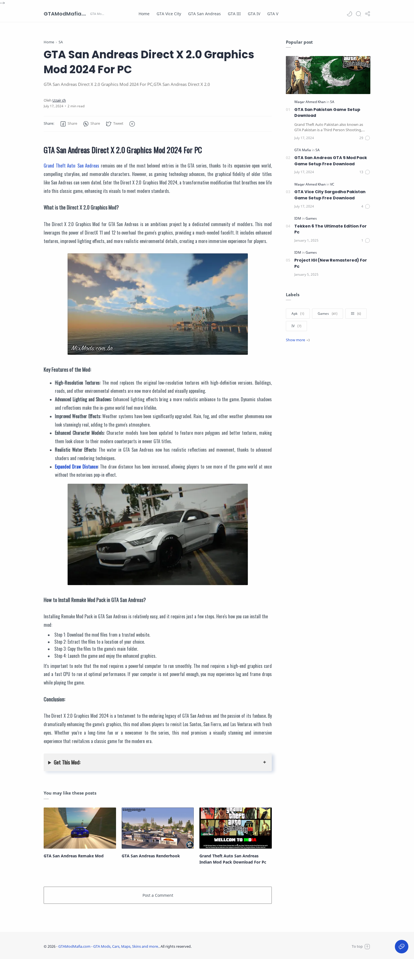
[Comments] (364, 137)
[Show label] (298, 340)
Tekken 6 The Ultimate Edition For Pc (330, 229)
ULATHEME (228, 946)
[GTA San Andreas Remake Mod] (80, 828)
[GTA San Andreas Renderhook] (158, 828)
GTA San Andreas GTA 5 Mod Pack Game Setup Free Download (330, 161)
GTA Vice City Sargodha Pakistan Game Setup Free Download (330, 195)
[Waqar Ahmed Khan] (310, 101)
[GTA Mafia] (303, 150)
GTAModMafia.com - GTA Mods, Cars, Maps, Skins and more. (66, 13)
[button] (349, 14)
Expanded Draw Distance (76, 466)
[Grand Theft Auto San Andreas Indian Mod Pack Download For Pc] (235, 828)
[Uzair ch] (59, 100)
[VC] (332, 184)
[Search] (358, 14)
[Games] (311, 218)
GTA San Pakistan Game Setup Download (327, 113)
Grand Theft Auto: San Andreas (71, 165)
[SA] (332, 101)
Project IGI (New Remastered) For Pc (330, 263)
